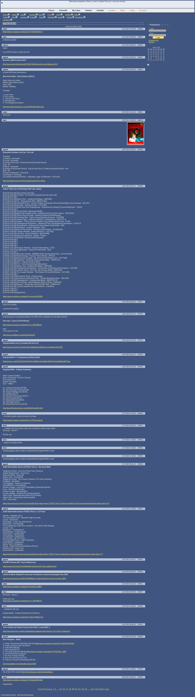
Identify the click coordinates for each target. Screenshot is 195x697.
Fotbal (32, 17)
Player (122, 10)
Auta (22, 15)
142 (92, 689)
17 (67, 689)
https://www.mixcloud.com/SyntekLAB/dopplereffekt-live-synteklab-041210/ (33, 347)
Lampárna (6, 20)
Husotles (112, 10)
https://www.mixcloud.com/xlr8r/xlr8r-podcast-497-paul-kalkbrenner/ (29, 566)
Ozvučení (143, 10)
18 (70, 689)
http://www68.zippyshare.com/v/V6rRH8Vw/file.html (23, 107)
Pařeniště (51, 17)
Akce (41, 15)
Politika (14, 15)
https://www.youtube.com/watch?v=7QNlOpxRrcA (22, 32)
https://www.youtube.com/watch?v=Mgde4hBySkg (23, 680)
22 (82, 689)
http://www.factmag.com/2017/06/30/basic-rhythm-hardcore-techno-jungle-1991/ (34, 579)
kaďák (60, 17)
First (40, 689)
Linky (50, 15)
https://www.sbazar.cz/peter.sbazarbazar (37, 672)
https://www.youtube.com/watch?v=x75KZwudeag (23, 420)
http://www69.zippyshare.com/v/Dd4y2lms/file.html (23, 408)
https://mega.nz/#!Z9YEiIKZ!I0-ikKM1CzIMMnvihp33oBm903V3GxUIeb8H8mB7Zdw (36, 361)
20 (76, 689)
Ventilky (68, 15)
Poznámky (79, 17)
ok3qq (132, 10)
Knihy (76, 15)
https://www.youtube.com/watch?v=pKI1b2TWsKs (54, 643)
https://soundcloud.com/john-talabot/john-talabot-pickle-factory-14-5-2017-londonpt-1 (36, 631)
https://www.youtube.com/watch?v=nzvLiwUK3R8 (22, 296)
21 (79, 689)
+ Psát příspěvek (9, 23)
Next (101, 689)
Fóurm (51, 10)
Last (107, 689)
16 (64, 689)
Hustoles (32, 15)
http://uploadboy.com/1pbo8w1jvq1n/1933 (19, 664)
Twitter (5, 17)
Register (152, 42)
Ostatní (88, 10)
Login (152, 28)
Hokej (41, 17)
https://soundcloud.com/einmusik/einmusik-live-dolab (24, 181)
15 (60, 689)
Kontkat (100, 10)
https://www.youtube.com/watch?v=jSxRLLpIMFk (22, 587)
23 (86, 689)
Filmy (58, 15)
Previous (47, 689)
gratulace (23, 17)
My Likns (76, 10)
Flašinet (69, 17)
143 (97, 689)
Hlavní (5, 15)
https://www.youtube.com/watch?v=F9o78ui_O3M (46, 652)
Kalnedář (63, 10)
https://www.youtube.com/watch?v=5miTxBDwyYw (23, 617)
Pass (151, 33)
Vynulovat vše (153, 40)
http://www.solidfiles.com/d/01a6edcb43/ (19, 335)
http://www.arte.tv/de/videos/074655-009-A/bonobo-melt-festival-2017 (30, 64)
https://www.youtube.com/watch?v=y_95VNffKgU (22, 325)
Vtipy (13, 17)
